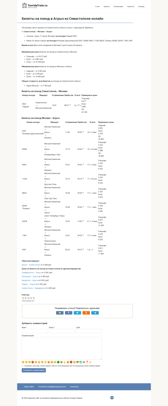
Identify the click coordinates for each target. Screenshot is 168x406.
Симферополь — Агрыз (31, 273)
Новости (130, 6)
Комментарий (28, 336)
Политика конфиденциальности (52, 387)
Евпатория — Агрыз (30, 276)
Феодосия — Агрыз (30, 280)
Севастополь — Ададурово (33, 288)
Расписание (118, 6)
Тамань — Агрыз (29, 284)
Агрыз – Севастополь (31, 265)
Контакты (74, 387)
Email (52, 327)
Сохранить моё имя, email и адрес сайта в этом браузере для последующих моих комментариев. (62, 366)
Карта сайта (29, 387)
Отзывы (141, 6)
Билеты (107, 6)
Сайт (78, 327)
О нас (97, 6)
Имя (24, 327)
